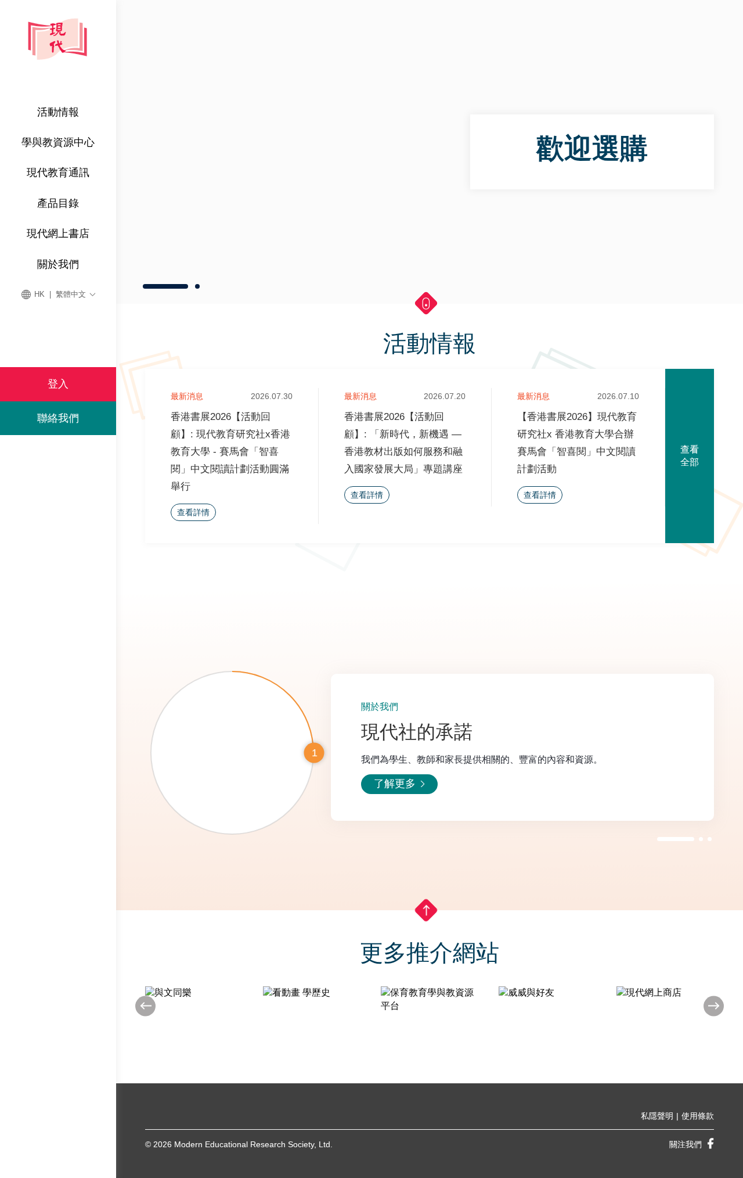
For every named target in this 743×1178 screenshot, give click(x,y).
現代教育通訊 (58, 172)
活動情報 (58, 112)
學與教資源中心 (58, 142)
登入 (58, 384)
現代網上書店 (58, 233)
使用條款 (697, 1115)
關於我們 (58, 264)
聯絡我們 (58, 418)
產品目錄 (58, 203)
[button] (165, 286)
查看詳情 (193, 512)
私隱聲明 (657, 1115)
